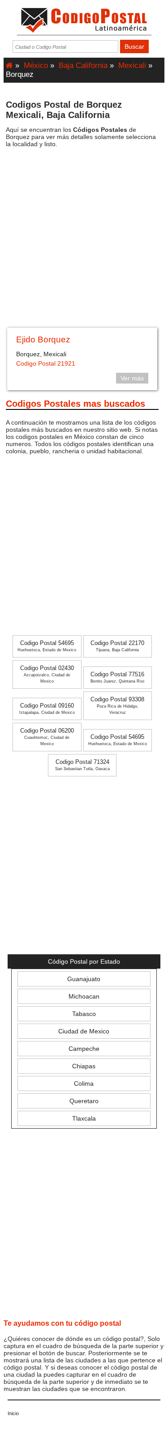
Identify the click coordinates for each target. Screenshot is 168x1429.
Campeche (84, 1048)
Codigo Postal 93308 (117, 705)
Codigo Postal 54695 (46, 646)
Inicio (13, 1413)
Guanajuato (83, 978)
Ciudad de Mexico (83, 1031)
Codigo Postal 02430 (47, 674)
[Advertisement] (84, 241)
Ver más (132, 378)
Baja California (83, 65)
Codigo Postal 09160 (47, 709)
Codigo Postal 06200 (47, 737)
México (36, 65)
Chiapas (83, 1066)
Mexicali (132, 65)
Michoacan (84, 996)
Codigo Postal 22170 (117, 646)
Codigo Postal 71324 (82, 765)
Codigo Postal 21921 (45, 363)
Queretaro (84, 1100)
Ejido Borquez (43, 339)
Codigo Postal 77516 (117, 677)
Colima (84, 1083)
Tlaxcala (84, 1118)
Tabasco (84, 1013)
